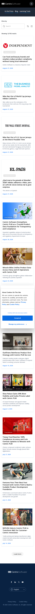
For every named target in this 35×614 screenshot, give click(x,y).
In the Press (9, 11)
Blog (16, 11)
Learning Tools (25, 11)
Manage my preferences (16, 324)
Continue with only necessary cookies (17, 313)
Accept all (17, 318)
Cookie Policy (14, 304)
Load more (17, 554)
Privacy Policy (12, 602)
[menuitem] (12, 602)
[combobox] (20, 589)
